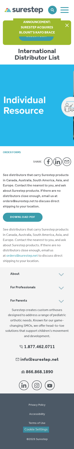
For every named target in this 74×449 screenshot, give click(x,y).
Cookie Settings (36, 430)
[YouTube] (50, 385)
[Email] (66, 161)
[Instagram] (37, 385)
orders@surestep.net (22, 256)
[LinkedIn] (57, 161)
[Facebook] (48, 161)
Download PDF (22, 217)
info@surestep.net (39, 359)
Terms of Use (37, 423)
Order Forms (12, 152)
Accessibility (37, 414)
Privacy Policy (37, 405)
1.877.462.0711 (39, 347)
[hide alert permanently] (67, 25)
